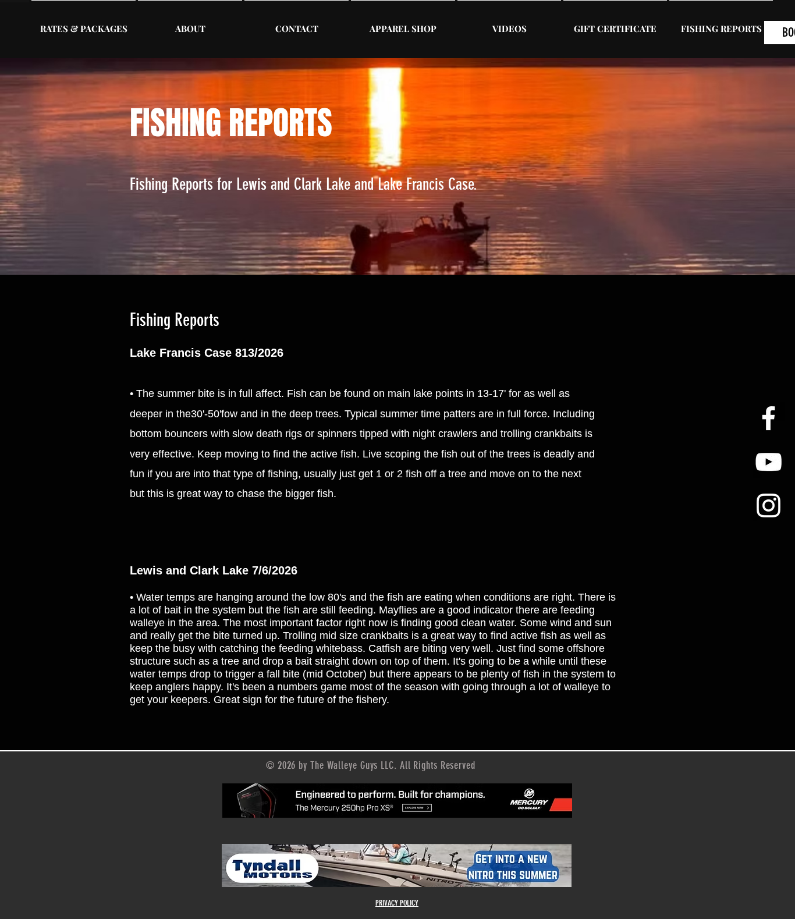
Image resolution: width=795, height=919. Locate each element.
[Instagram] (769, 505)
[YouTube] (769, 462)
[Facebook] (769, 418)
